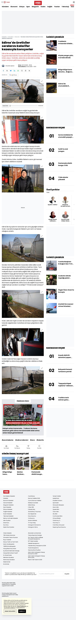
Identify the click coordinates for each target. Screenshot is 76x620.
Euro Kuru (6, 525)
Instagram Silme (33, 527)
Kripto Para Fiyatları (8, 527)
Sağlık (49, 7)
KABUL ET (22, 611)
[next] (42, 466)
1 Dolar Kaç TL (56, 520)
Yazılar (57, 7)
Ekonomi (14, 7)
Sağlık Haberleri (7, 511)
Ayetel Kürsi (56, 498)
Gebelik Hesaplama (33, 543)
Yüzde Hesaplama (33, 548)
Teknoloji (65, 7)
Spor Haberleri (7, 507)
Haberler (4, 37)
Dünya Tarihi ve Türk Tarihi (10, 542)
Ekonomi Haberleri (8, 500)
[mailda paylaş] (21, 70)
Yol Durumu (31, 518)
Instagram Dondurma (34, 525)
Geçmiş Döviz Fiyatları (34, 550)
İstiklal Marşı (31, 505)
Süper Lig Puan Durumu (59, 527)
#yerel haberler (7, 440)
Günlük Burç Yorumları (34, 511)
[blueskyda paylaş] (10, 70)
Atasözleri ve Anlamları (34, 533)
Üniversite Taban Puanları (10, 537)
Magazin (35, 7)
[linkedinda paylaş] (14, 70)
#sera (32, 440)
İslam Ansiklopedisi (8, 544)
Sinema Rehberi (32, 520)
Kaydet (67, 574)
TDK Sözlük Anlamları (9, 535)
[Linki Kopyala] (29, 70)
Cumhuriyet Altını (57, 516)
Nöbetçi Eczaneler (33, 503)
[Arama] (2, 2)
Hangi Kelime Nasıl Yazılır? (10, 553)
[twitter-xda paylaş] (7, 70)
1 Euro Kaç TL (56, 522)
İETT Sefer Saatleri (33, 541)
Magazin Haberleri (8, 505)
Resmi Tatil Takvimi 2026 (35, 559)
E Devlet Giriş (31, 509)
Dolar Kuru (6, 522)
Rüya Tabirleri (7, 539)
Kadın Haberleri (7, 514)
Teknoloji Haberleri (8, 516)
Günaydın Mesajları (58, 505)
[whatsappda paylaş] (18, 70)
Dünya (21, 7)
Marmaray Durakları (9, 559)
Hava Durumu (32, 516)
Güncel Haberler (7, 503)
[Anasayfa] (6, 492)
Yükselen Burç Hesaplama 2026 (37, 545)
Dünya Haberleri (7, 509)
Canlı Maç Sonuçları (58, 525)
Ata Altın (55, 514)
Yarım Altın (56, 511)
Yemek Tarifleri (57, 496)
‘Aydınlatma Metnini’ (9, 608)
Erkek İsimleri (6, 562)
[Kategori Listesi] (74, 2)
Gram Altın (56, 507)
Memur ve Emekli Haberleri (10, 518)
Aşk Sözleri (56, 503)
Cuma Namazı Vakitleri (34, 500)
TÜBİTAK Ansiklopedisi (9, 546)
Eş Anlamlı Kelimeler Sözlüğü (11, 551)
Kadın (43, 7)
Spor (28, 7)
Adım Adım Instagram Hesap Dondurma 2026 (36, 553)
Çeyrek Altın (56, 509)
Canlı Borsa (31, 496)
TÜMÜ (47, 192)
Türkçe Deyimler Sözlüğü (35, 535)
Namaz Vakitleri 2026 (34, 498)
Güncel (17, 37)
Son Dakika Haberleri (9, 496)
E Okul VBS (31, 507)
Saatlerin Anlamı (57, 500)
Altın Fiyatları (6, 520)
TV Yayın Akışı (32, 522)
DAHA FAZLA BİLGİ (10, 611)
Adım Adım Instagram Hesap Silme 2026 (36, 556)
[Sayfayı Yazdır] (25, 70)
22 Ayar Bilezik (57, 518)
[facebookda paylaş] (3, 70)
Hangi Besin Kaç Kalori (9, 548)
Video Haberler (7, 533)
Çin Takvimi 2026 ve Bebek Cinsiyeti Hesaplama (35, 538)
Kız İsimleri (6, 564)
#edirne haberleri (21, 440)
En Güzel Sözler (7, 555)
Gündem (5, 7)
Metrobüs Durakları (8, 557)
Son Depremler (32, 514)
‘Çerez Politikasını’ (22, 606)
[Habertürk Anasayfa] (38, 2)
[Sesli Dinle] (10, 106)
